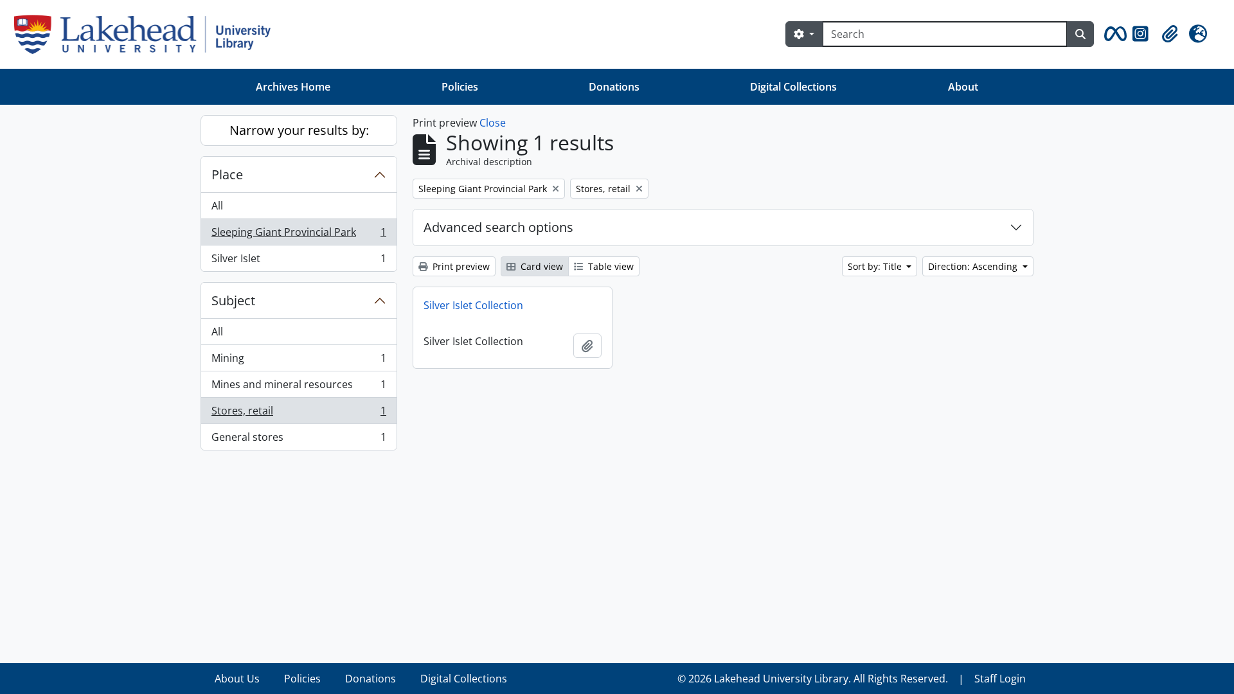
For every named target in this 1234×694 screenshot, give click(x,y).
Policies (460, 87)
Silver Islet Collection (473, 305)
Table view (610, 266)
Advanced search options (498, 227)
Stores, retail (298, 414)
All (217, 206)
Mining (298, 361)
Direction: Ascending (974, 266)
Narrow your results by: (299, 130)
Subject (233, 300)
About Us (237, 679)
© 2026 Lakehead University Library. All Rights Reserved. (812, 679)
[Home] (147, 34)
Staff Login (1000, 679)
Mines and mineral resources (298, 387)
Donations (614, 87)
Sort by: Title (876, 266)
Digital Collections (793, 87)
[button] (1113, 34)
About (963, 87)
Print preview (460, 266)
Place (227, 174)
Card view (540, 266)
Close (492, 123)
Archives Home (293, 87)
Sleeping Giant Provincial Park (298, 235)
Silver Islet (298, 261)
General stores (298, 440)
